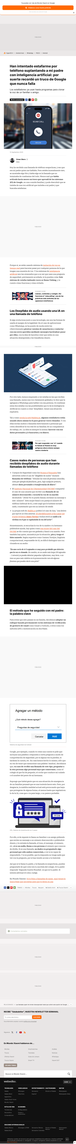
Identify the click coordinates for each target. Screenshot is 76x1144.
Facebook (26, 100)
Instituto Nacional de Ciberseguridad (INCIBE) (34, 489)
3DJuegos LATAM (23, 1127)
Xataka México (8, 1127)
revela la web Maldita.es (30, 417)
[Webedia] (10, 1081)
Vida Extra (21, 1094)
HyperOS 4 (9, 53)
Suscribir (36, 1017)
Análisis (54, 1049)
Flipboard (33, 100)
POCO (38, 53)
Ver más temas (10, 1065)
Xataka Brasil (8, 1130)
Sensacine (35, 1091)
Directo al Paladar (50, 1091)
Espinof (34, 1094)
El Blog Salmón (22, 1110)
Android (45, 53)
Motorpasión (63, 1091)
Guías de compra (33, 1056)
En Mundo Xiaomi (40, 291)
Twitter (29, 100)
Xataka (6, 1091)
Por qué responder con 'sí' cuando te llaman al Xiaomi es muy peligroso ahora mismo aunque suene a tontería (48, 446)
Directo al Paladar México (50, 1128)
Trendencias (8, 1110)
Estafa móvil (51, 887)
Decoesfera (8, 1112)
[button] (22, 159)
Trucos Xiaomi (63, 887)
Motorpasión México (63, 1128)
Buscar (69, 1074)
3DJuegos (21, 1091)
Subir (66, 1082)
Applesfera (7, 1096)
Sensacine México (37, 1127)
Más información (12, 1142)
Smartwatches (33, 1049)
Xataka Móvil (8, 1094)
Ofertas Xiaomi (9, 1056)
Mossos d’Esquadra (48, 473)
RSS (24, 1032)
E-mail (36, 100)
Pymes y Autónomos (21, 1113)
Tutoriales (31, 1053)
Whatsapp (55, 1056)
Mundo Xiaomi (8, 1102)
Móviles (27, 887)
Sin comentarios (18, 100)
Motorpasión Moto (64, 1094)
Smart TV (31, 1060)
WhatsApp (30, 53)
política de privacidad (30, 1021)
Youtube (20, 1032)
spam (42, 887)
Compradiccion (9, 1115)
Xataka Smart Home (10, 1099)
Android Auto (20, 53)
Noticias (54, 1053)
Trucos (34, 887)
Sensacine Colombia (38, 1130)
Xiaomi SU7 (55, 1060)
